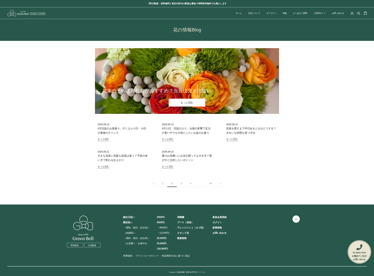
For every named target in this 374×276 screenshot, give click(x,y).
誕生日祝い (129, 217)
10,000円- (165, 233)
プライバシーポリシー (147, 256)
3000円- (161, 217)
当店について (254, 13)
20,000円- (162, 238)
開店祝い (128, 222)
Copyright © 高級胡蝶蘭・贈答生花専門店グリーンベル (187, 272)
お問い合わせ (338, 13)
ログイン (217, 222)
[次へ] (220, 183)
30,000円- (162, 243)
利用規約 (128, 256)
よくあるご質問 (300, 13)
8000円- (164, 227)
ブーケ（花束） (185, 222)
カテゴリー (271, 13)
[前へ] (153, 183)
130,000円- (162, 248)
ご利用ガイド (319, 13)
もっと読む (187, 102)
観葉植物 (182, 238)
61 (211, 183)
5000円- (161, 222)
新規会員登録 (220, 217)
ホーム (239, 13)
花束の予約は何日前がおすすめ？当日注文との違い (156, 90)
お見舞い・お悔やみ (136, 243)
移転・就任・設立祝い (137, 227)
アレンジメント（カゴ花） (191, 227)
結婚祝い (130, 233)
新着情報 (217, 227)
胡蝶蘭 (180, 217)
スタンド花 (183, 233)
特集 (285, 13)
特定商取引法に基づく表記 (176, 256)
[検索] (358, 13)
